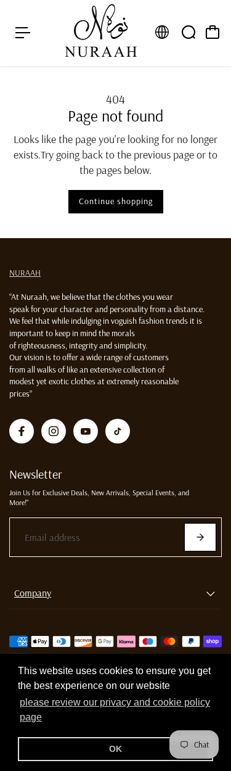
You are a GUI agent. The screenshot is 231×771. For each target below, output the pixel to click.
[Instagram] (53, 431)
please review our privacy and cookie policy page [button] (115, 709)
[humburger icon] (22, 32)
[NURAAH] (101, 33)
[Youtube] (85, 431)
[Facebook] (21, 431)
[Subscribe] (200, 537)
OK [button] (115, 749)
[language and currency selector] (162, 32)
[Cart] (212, 32)
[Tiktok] (117, 431)
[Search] (188, 32)
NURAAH (25, 272)
